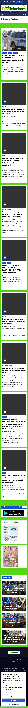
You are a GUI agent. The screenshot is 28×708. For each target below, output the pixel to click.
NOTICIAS (9, 209)
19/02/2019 (6, 326)
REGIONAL (10, 365)
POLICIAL (11, 635)
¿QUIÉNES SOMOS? (16, 665)
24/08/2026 (8, 592)
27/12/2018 (6, 485)
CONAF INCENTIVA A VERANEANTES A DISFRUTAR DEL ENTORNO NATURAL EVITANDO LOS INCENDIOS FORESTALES (13, 424)
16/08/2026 (7, 65)
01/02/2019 (6, 431)
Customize (14, 693)
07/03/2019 (7, 168)
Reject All (13, 696)
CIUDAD (4, 106)
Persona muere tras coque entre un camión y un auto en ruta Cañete (13, 321)
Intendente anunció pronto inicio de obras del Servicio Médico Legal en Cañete (13, 214)
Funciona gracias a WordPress (10, 659)
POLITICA (10, 602)
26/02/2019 (7, 219)
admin (13, 65)
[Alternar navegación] (13, 15)
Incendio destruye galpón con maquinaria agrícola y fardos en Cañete (13, 111)
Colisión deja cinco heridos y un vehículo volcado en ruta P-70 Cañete (14, 370)
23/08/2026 (8, 625)
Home (9, 665)
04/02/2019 (7, 375)
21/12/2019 (6, 116)
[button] (23, 14)
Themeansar (14, 661)
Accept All (13, 700)
